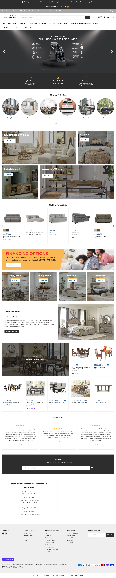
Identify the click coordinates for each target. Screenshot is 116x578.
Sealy (25, 538)
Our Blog (47, 551)
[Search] (87, 17)
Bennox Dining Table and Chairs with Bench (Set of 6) (80, 368)
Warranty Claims (49, 547)
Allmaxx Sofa (75, 233)
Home (3, 23)
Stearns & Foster (28, 535)
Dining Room (43, 23)
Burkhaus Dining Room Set (56, 402)
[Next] (113, 226)
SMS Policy (70, 542)
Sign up (109, 535)
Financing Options (50, 540)
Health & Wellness (7, 28)
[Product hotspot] (74, 317)
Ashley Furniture (7, 239)
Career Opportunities (72, 533)
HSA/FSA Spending (59, 10)
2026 (68, 6)
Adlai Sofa (52, 233)
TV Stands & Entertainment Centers (79, 23)
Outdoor (19, 28)
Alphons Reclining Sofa (100, 236)
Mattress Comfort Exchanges (52, 545)
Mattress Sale (29, 28)
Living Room (23, 23)
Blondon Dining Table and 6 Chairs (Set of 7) (11, 403)
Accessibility (70, 540)
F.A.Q (46, 533)
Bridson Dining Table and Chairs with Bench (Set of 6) (35, 403)
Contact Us (4, 10)
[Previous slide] (4, 51)
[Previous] (2, 226)
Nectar (25, 540)
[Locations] (86, 81)
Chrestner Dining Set (100, 402)
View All (58, 124)
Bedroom (33, 23)
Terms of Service (71, 535)
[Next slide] (111, 51)
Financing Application (13, 10)
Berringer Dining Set (100, 367)
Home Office (62, 23)
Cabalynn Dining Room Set (79, 402)
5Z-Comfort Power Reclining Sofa (11, 237)
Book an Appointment (49, 10)
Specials (31, 10)
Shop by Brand (12, 23)
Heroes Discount (38, 10)
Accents (95, 23)
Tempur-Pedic (27, 533)
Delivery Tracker (24, 10)
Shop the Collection (11, 331)
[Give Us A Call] (58, 81)
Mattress (52, 23)
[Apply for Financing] (30, 81)
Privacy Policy (70, 538)
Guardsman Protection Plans (52, 549)
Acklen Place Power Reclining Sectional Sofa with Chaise (34, 233)
